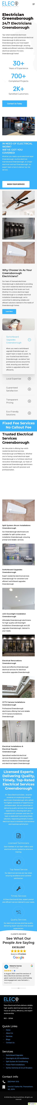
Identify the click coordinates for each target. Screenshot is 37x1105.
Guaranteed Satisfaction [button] (12, 389)
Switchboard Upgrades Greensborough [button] (13, 340)
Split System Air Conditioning (17, 1061)
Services (9, 1036)
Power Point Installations (15, 1065)
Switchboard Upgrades (14, 1055)
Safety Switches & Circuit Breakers (19, 1068)
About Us (9, 1033)
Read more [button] (8, 983)
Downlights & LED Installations (17, 1058)
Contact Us (10, 1043)
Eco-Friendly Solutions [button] (12, 413)
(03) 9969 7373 (13, 1082)
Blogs (8, 1039)
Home (8, 1030)
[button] (34, 4)
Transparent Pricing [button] (12, 401)
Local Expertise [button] (13, 379)
